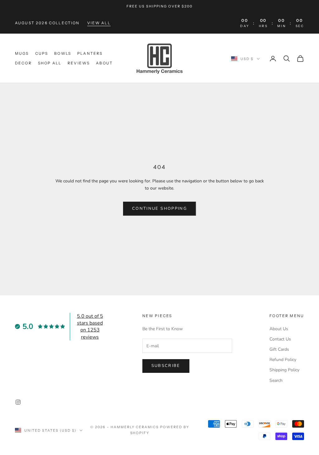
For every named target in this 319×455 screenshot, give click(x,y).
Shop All (49, 63)
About (104, 63)
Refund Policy (282, 360)
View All (99, 23)
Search (276, 380)
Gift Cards (279, 349)
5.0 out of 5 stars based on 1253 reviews (90, 326)
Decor (23, 63)
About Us (278, 329)
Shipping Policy (284, 370)
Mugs (22, 53)
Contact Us (280, 339)
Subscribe (165, 365)
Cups (41, 53)
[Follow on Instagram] (18, 402)
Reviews (79, 63)
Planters (89, 53)
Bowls (62, 53)
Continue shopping (159, 208)
